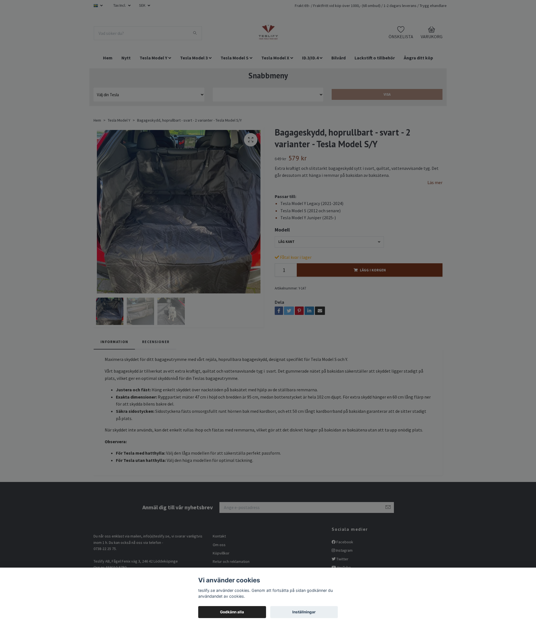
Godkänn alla (232, 612)
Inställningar (304, 612)
